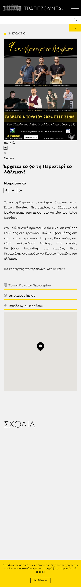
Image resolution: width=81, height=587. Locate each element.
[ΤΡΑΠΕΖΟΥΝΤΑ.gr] (34, 8)
